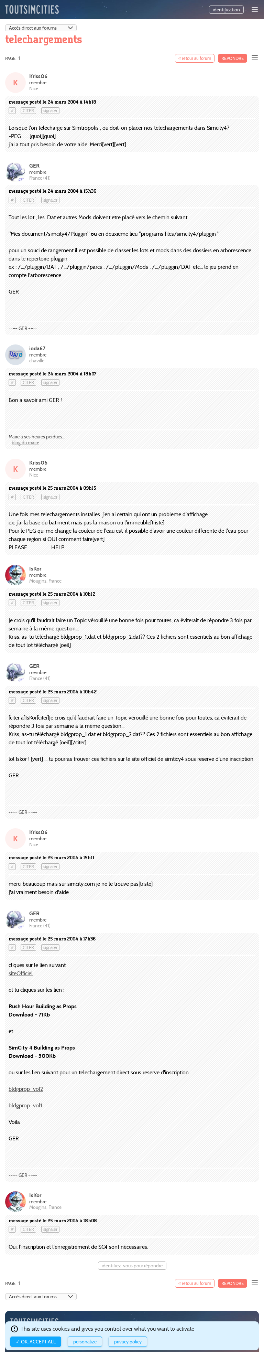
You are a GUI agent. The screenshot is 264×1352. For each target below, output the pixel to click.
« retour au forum (194, 58)
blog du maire (25, 442)
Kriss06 (38, 76)
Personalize (85, 1342)
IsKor (35, 568)
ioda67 (37, 348)
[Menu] (255, 10)
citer (28, 111)
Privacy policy (128, 1342)
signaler (50, 111)
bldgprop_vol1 (25, 1105)
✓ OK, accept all (36, 1342)
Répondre (232, 58)
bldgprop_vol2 (26, 1089)
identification (226, 10)
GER (34, 165)
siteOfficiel (21, 973)
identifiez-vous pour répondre (132, 1266)
